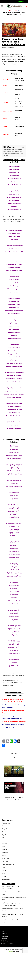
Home (2, 929)
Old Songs (5, 861)
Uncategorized (6, 879)
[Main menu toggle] (2, 6)
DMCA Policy (4, 941)
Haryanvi (4, 844)
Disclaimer (4, 938)
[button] (26, 6)
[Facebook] (25, 1)
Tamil (3, 873)
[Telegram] (19, 1)
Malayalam (5, 852)
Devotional (5, 832)
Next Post (14, 758)
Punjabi (4, 867)
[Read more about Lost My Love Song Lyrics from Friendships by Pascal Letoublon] (14, 787)
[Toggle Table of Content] (22, 147)
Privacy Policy (4, 936)
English (4, 835)
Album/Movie (6, 823)
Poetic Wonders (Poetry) (8, 864)
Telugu (5, 48)
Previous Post (14, 753)
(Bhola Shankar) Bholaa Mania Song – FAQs (13, 154)
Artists (3, 826)
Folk (3, 838)
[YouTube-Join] (21, 1)
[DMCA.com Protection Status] (14, 951)
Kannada (4, 850)
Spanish (4, 870)
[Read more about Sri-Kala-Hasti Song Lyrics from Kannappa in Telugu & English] (14, 771)
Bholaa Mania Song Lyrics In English (13, 149)
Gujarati (4, 841)
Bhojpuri (4, 829)
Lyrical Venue (21, 675)
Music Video (5, 858)
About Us (3, 931)
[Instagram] (23, 1)
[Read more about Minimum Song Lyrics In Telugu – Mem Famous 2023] (14, 798)
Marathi (4, 855)
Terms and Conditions (7, 943)
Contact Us (10, 683)
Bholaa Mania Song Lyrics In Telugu (13, 151)
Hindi (3, 847)
